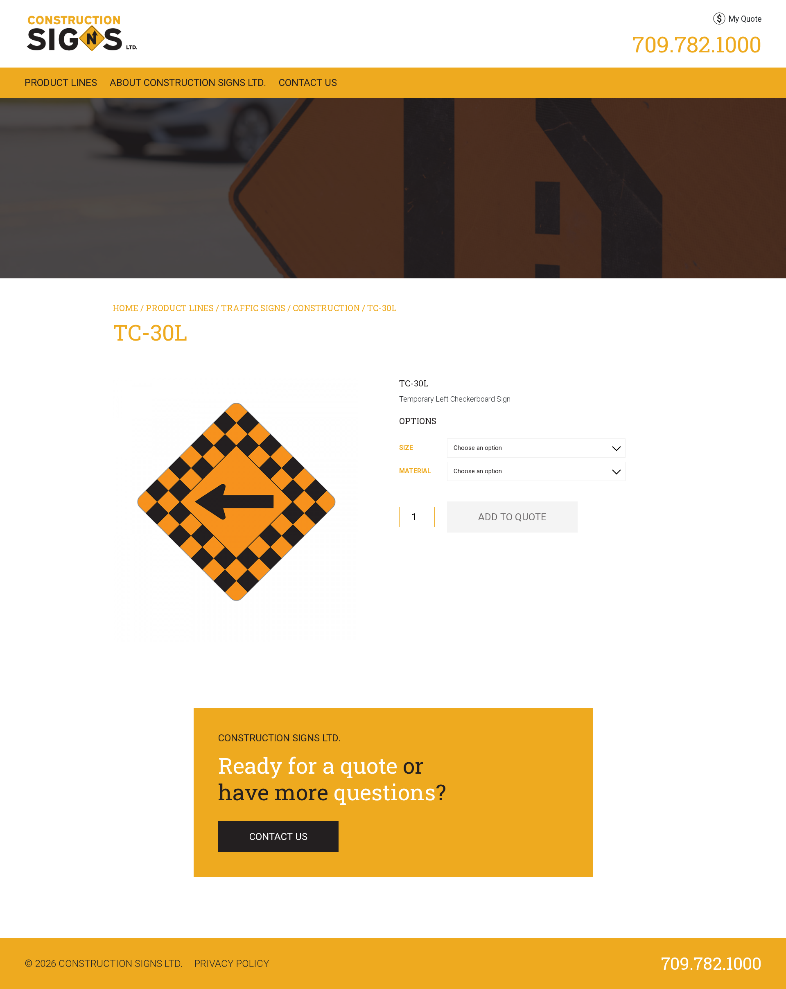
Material (415, 471)
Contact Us (308, 82)
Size (406, 448)
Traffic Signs (253, 308)
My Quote (744, 19)
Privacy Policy (231, 963)
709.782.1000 (696, 44)
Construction (326, 308)
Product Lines (61, 82)
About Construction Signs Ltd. (188, 82)
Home (125, 308)
